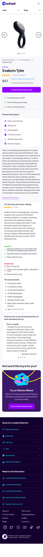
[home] (8, 3)
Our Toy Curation (8, 514)
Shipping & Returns (28, 514)
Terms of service (24, 537)
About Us (5, 511)
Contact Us (26, 522)
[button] (11, 10)
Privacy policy (12, 537)
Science (5, 518)
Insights (24, 518)
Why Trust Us (26, 511)
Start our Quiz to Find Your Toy (21, 406)
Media (4, 522)
